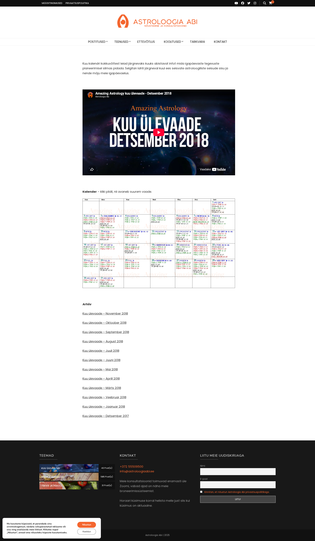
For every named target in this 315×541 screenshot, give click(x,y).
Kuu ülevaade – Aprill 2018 (101, 379)
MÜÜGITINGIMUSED (52, 3)
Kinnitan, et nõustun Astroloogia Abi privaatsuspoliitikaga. (236, 492)
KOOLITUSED (172, 42)
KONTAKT (220, 42)
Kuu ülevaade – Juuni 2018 (101, 360)
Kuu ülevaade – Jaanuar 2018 (104, 407)
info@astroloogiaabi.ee (137, 471)
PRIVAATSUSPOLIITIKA (77, 3)
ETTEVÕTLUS (146, 42)
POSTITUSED (96, 42)
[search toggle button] (264, 3)
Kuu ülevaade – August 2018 (103, 341)
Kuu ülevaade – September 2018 (106, 332)
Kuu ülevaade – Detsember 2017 (106, 416)
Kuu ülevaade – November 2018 (105, 313)
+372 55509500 (131, 466)
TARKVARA (197, 42)
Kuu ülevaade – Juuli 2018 (101, 351)
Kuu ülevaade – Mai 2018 (100, 369)
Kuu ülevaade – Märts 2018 (102, 388)
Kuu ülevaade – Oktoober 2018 (104, 323)
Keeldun (87, 531)
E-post (204, 479)
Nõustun (86, 524)
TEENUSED (121, 42)
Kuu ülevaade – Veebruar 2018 (104, 397)
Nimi (202, 465)
